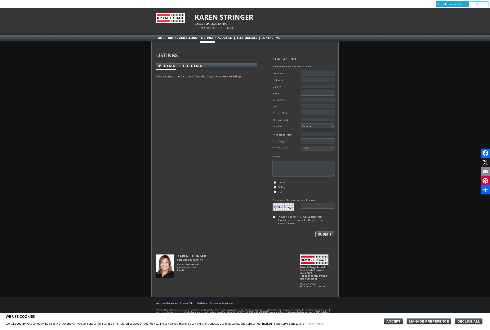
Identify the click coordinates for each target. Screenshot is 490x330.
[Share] (485, 189)
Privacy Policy (314, 323)
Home (160, 38)
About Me (225, 38)
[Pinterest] (485, 180)
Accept (393, 321)
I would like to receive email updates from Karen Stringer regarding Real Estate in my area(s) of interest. (300, 220)
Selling (281, 187)
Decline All (468, 321)
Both (280, 191)
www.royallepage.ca (167, 303)
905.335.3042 (214, 28)
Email (229, 28)
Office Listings (190, 66)
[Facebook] (485, 153)
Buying (281, 182)
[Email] (485, 171)
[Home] (170, 22)
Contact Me (270, 38)
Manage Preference (429, 321)
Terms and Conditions (221, 303)
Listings (207, 38)
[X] (485, 162)
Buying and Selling (182, 38)
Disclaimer (202, 303)
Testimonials (247, 38)
